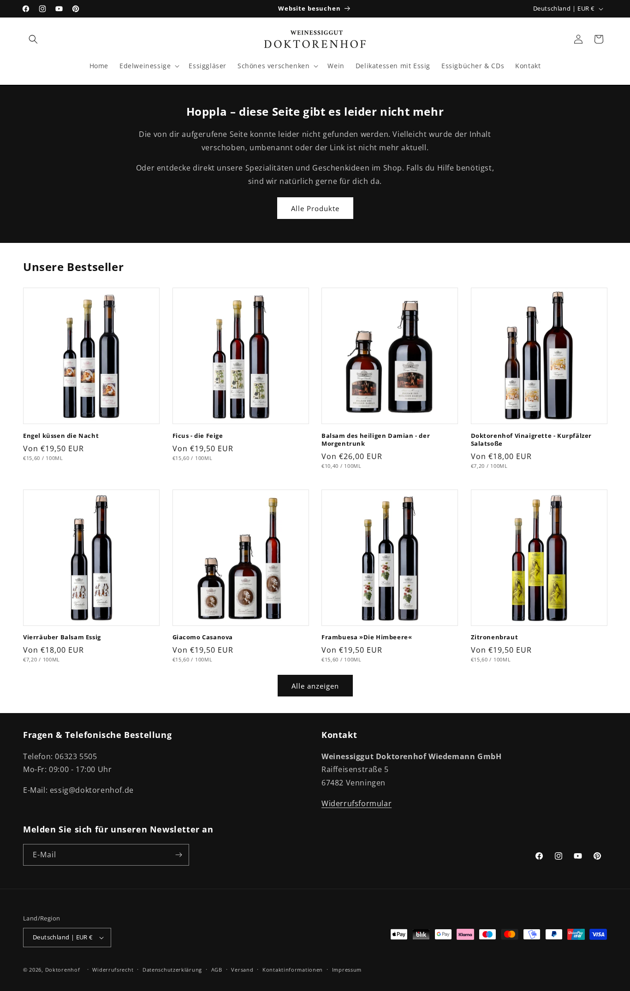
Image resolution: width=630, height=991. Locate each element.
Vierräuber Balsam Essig (62, 637)
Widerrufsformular (356, 803)
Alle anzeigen (315, 685)
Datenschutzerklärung (172, 969)
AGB (216, 969)
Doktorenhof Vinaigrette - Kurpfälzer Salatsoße (531, 440)
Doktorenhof (62, 969)
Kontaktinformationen (292, 969)
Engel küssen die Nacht (61, 436)
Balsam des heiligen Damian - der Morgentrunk (375, 440)
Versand (242, 969)
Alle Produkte (315, 208)
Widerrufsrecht (112, 969)
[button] (33, 39)
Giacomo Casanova (202, 637)
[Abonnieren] (178, 855)
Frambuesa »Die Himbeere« (366, 637)
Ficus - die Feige (197, 436)
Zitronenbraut (494, 637)
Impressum (347, 969)
